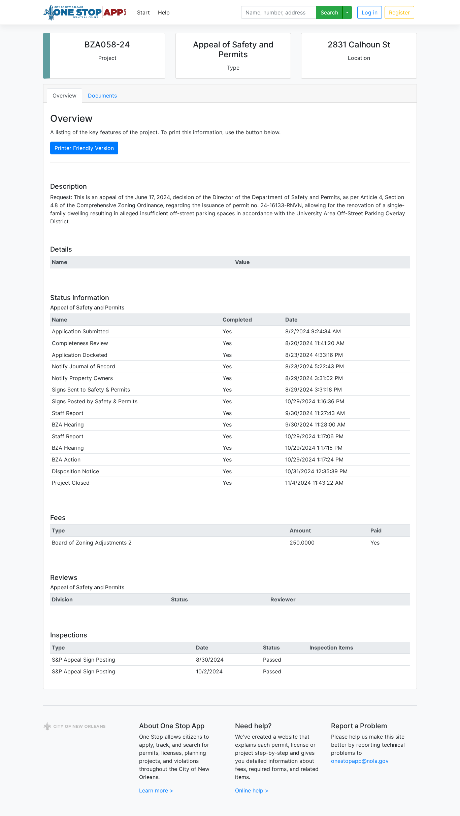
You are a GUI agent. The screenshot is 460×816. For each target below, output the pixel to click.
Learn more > (156, 790)
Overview (64, 95)
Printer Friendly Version (84, 148)
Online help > (252, 790)
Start (143, 12)
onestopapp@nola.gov (360, 760)
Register (399, 12)
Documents (102, 95)
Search (329, 12)
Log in (369, 12)
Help (164, 12)
